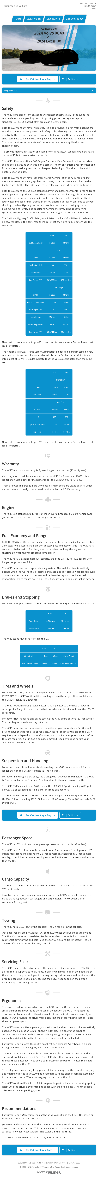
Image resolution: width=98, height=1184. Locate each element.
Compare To (53, 18)
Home (18, 18)
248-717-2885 (90, 8)
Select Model (34, 18)
